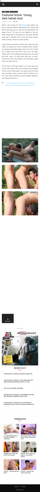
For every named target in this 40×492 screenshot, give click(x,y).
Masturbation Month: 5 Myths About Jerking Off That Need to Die (28, 437)
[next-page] (8, 410)
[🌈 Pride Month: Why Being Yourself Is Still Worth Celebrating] (11, 429)
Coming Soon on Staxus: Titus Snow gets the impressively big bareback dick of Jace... (18, 381)
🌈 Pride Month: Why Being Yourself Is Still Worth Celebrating (10, 437)
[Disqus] (20, 242)
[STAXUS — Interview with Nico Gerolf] (11, 464)
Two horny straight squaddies (13, 388)
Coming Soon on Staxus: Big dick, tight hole (18, 374)
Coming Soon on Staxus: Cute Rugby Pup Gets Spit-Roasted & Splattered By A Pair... (19, 395)
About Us (17, 486)
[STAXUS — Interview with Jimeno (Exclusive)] (28, 464)
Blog (8, 9)
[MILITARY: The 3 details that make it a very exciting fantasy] (28, 447)
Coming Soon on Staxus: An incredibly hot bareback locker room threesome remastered (19, 403)
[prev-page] (5, 410)
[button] (3, 4)
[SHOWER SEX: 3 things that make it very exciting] (11, 447)
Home (3, 9)
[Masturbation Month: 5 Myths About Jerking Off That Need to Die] (28, 429)
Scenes (7, 11)
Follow (8, 314)
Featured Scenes (13, 11)
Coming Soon (7, 383)
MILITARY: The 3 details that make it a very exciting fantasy (28, 455)
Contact (23, 486)
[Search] (37, 4)
